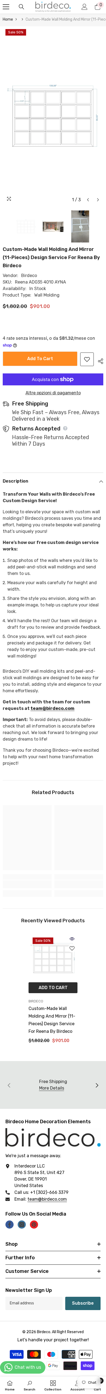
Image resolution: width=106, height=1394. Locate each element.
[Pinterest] (34, 1224)
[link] (27, 884)
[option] (53, 115)
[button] (88, 199)
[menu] (6, 7)
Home (8, 19)
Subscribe (83, 1303)
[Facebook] (9, 1224)
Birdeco (29, 275)
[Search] (21, 7)
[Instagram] (22, 1224)
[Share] (98, 360)
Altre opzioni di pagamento (53, 392)
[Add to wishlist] (87, 359)
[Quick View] (72, 939)
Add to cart (40, 358)
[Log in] (85, 7)
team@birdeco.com (52, 708)
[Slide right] (96, 1084)
